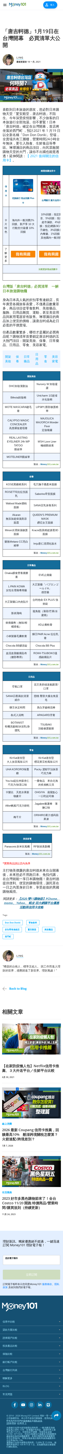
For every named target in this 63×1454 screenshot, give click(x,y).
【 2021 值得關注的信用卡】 (31, 158)
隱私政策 (38, 1420)
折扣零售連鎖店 (12, 929)
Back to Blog (18, 989)
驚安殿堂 (32, 929)
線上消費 (7, 1123)
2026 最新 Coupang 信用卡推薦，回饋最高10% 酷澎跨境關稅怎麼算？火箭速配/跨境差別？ (30, 1134)
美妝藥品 (48, 929)
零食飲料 (33, 922)
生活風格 (7, 1192)
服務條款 (27, 1420)
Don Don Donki (12, 922)
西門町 (8, 936)
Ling (19, 57)
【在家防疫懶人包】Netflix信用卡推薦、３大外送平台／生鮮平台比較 (30, 1068)
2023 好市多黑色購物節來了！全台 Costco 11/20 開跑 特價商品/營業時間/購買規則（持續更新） (30, 1203)
